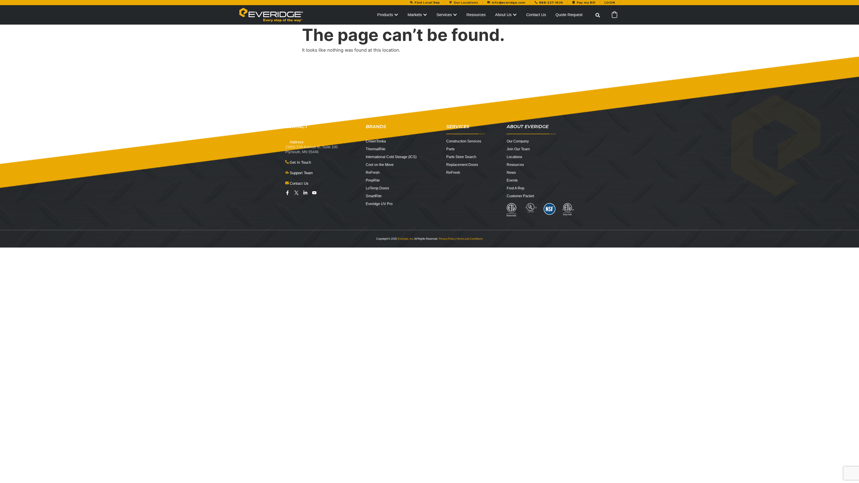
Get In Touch (300, 162)
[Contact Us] (287, 183)
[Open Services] (455, 15)
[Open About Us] (515, 15)
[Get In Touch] (287, 162)
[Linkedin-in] (305, 193)
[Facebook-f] (287, 193)
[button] (597, 15)
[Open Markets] (425, 15)
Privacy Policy (447, 238)
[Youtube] (314, 193)
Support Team (301, 173)
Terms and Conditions (470, 238)
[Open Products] (396, 15)
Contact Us (299, 183)
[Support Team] (287, 172)
